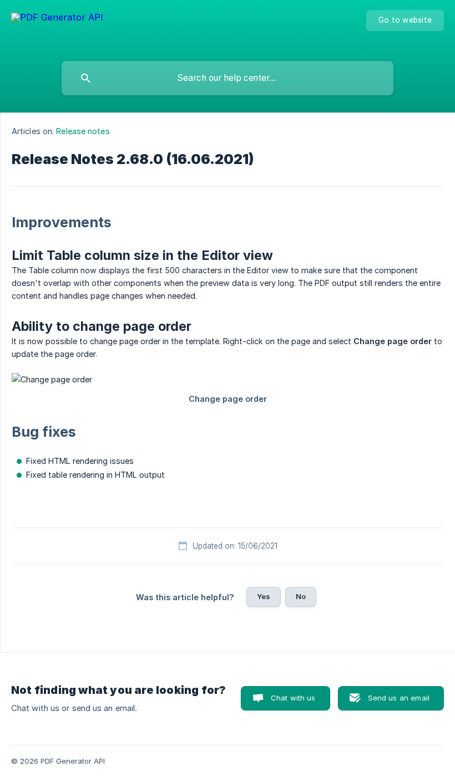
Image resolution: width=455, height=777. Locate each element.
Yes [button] (263, 596)
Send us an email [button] (398, 697)
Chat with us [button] (293, 697)
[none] (57, 28)
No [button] (301, 596)
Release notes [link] (82, 131)
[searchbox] (227, 78)
